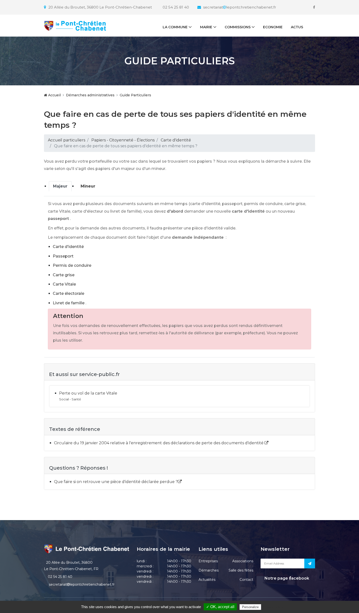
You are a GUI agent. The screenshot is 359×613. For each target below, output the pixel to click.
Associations (242, 561)
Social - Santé (70, 399)
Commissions (238, 27)
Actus (297, 27)
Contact (246, 579)
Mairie (206, 27)
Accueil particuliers (66, 140)
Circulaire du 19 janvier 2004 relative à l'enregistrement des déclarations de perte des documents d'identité (159, 443)
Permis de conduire (72, 265)
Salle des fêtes (241, 570)
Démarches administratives (90, 95)
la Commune (175, 27)
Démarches (209, 570)
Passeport (63, 256)
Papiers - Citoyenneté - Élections (123, 140)
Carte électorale (68, 293)
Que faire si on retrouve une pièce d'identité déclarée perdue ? (116, 481)
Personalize (250, 607)
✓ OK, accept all (220, 607)
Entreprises (208, 561)
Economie (273, 27)
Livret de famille (68, 303)
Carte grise (63, 275)
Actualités (207, 579)
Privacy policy (272, 607)
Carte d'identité (176, 140)
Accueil (54, 95)
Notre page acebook (286, 578)
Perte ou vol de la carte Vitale (88, 393)
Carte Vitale (64, 284)
